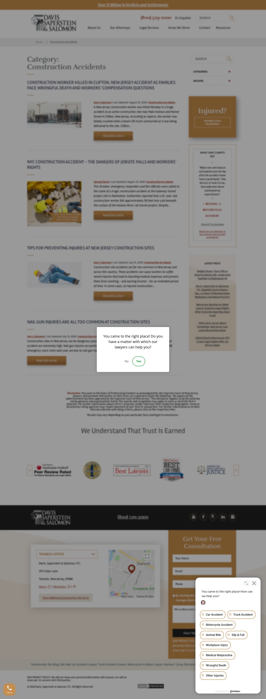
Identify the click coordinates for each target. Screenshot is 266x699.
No (127, 361)
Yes (138, 361)
